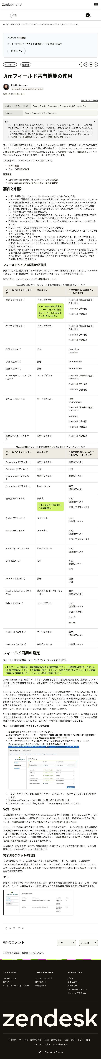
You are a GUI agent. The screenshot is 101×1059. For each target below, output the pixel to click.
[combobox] (66, 943)
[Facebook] (91, 64)
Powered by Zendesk (54, 1052)
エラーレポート (89, 867)
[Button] (6, 928)
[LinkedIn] (81, 64)
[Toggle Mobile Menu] (96, 4)
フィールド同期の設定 (18, 169)
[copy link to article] (96, 64)
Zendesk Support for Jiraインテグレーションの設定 (33, 179)
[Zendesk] (50, 1017)
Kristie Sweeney (19, 85)
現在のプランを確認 (89, 100)
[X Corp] (86, 64)
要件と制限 (13, 165)
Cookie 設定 (70, 1040)
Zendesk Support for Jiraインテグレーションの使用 (33, 182)
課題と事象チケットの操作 (68, 837)
